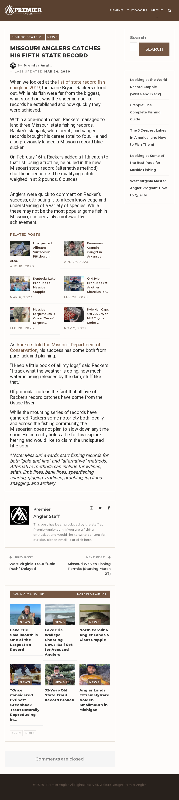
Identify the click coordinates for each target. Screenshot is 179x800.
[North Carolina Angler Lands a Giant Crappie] (94, 614)
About (157, 10)
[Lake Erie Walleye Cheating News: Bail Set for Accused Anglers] (60, 614)
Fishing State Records (28, 37)
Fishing (117, 10)
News (52, 37)
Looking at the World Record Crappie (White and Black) (148, 87)
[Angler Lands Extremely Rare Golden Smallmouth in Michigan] (94, 674)
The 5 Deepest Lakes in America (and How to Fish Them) (148, 137)
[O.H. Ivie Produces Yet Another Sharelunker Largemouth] (74, 283)
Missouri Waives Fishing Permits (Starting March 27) (89, 569)
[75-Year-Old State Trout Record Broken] (60, 674)
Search (138, 37)
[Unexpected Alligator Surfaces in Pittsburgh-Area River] (20, 248)
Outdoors (137, 10)
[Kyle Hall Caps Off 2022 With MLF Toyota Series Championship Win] (74, 314)
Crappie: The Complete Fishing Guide (145, 112)
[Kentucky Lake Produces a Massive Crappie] (20, 283)
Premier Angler (135, 785)
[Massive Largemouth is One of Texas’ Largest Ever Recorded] (20, 314)
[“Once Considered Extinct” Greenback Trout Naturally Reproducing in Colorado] (25, 674)
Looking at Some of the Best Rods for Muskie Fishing (147, 163)
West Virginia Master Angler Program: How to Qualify (148, 188)
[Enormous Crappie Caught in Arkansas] (74, 248)
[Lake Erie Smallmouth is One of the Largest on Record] (25, 614)
